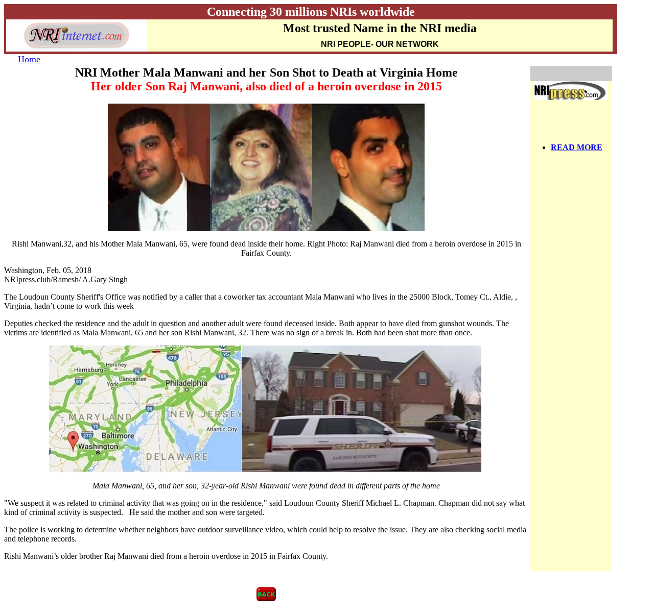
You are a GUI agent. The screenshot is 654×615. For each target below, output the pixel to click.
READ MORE (576, 147)
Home (29, 59)
